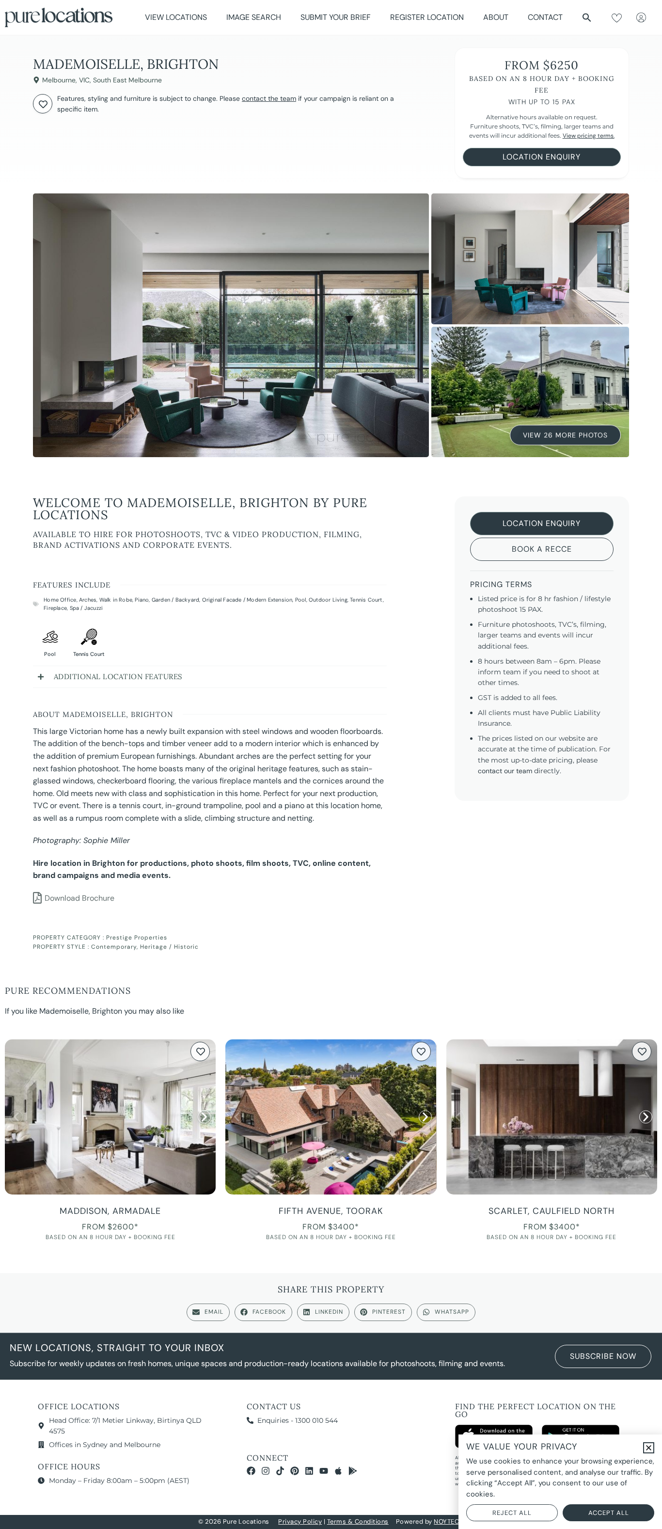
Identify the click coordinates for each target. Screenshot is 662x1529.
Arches (87, 599)
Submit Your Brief (335, 17)
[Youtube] (323, 1470)
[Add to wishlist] (42, 103)
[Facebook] (251, 1470)
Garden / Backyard (175, 599)
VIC (84, 80)
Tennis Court (366, 599)
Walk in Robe (115, 599)
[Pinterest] (294, 1470)
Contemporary (114, 947)
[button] (586, 17)
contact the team (269, 98)
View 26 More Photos (565, 435)
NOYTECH (449, 1521)
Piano (142, 599)
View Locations (176, 17)
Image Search (253, 17)
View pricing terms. (589, 136)
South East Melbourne (127, 80)
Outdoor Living (328, 599)
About (495, 17)
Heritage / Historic (169, 947)
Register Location (427, 17)
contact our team (505, 770)
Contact (545, 17)
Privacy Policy (300, 1521)
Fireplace (55, 608)
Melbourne (59, 80)
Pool (300, 599)
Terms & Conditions (358, 1521)
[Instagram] (265, 1470)
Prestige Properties (136, 937)
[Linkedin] (309, 1470)
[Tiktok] (280, 1470)
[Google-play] (352, 1470)
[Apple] (338, 1470)
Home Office (60, 599)
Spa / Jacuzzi (86, 608)
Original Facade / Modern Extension (247, 599)
